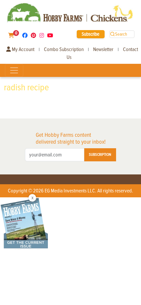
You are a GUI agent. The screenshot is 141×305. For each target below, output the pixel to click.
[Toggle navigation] (14, 70)
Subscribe (90, 34)
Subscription (100, 154)
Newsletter (103, 49)
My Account (22, 49)
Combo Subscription (64, 49)
